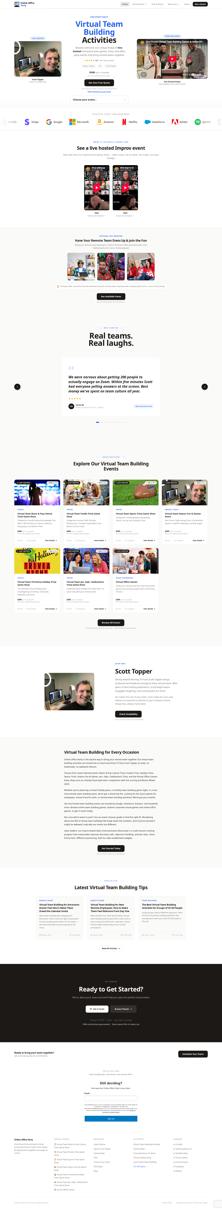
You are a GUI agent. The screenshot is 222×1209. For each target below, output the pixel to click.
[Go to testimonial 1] (97, 422)
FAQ (95, 1157)
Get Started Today (111, 848)
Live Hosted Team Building (144, 1162)
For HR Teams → (140, 1166)
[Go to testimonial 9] (115, 422)
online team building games (92, 807)
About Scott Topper (102, 1149)
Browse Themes (122, 1009)
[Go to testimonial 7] (111, 422)
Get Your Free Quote (99, 82)
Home (125, 4)
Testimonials (99, 1153)
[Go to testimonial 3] (102, 422)
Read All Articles (109, 948)
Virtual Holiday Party (142, 1157)
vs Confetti (177, 1144)
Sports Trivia (70, 776)
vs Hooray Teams (180, 1162)
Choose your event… (85, 99)
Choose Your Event (102, 1162)
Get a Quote (200, 4)
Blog (96, 1171)
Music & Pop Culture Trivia (112, 773)
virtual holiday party (100, 790)
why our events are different (102, 824)
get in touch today (84, 811)
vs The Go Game (180, 1157)
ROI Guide (98, 1166)
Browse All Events (111, 622)
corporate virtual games (127, 807)
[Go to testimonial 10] (117, 422)
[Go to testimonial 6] (108, 422)
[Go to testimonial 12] (121, 422)
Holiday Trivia (146, 773)
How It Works (157, 4)
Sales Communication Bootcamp (112, 830)
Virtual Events (138, 4)
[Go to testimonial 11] (119, 422)
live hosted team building (81, 803)
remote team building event (83, 793)
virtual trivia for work (86, 797)
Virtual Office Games (147, 776)
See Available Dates (111, 296)
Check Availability (128, 714)
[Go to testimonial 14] (125, 422)
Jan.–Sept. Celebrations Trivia (113, 776)
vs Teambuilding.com (182, 1149)
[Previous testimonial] (17, 387)
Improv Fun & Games (96, 216)
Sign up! (111, 1118)
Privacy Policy (167, 1203)
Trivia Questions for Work (144, 1153)
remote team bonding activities (115, 797)
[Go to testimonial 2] (100, 422)
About (187, 4)
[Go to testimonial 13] (123, 422)
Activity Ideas (139, 1149)
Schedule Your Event (193, 1054)
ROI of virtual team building (88, 820)
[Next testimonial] (205, 387)
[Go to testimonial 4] (104, 422)
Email (87, 1093)
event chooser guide (112, 817)
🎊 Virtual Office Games (64, 1189)
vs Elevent (177, 1171)
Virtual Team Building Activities (146, 1144)
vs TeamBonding (180, 1153)
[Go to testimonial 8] (113, 422)
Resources (172, 4)
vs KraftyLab (178, 1166)
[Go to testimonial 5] (106, 422)
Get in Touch (98, 1009)
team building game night (135, 790)
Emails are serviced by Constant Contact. (119, 1111)
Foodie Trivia (132, 773)
